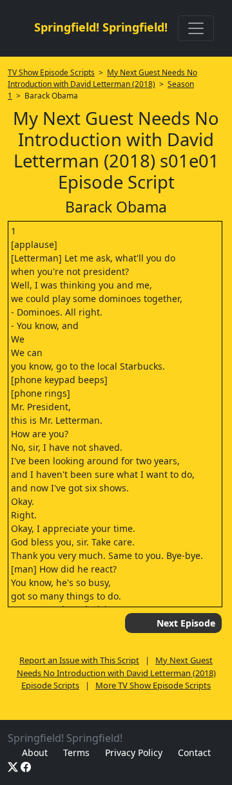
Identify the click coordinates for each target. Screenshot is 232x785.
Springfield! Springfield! (101, 27)
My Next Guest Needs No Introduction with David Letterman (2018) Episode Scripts (116, 672)
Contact (194, 752)
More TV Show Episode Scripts (153, 685)
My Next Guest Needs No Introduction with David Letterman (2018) (102, 78)
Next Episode (186, 623)
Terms (76, 752)
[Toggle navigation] (196, 28)
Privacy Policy (133, 752)
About (35, 752)
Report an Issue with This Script (79, 660)
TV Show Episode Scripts (51, 72)
